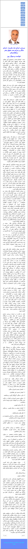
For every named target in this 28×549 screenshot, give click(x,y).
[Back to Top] (2, 546)
